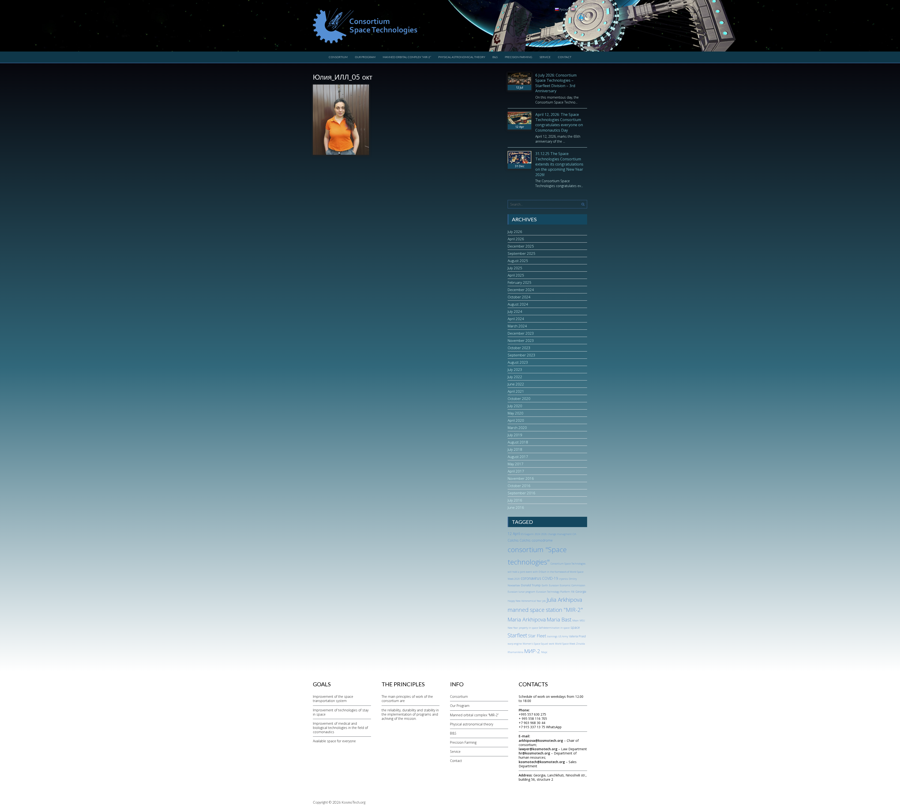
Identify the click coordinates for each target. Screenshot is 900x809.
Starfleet (517, 635)
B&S (495, 57)
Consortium (338, 57)
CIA (574, 534)
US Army (563, 636)
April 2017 (516, 471)
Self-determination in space (554, 627)
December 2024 (521, 289)
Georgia (580, 591)
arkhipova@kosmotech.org (541, 740)
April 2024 (516, 318)
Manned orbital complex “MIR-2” (407, 57)
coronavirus (531, 578)
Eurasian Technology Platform (553, 591)
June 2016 (516, 507)
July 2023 (515, 369)
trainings (552, 636)
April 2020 (516, 420)
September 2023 (521, 355)
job (544, 600)
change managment (560, 534)
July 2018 (515, 449)
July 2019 (515, 434)
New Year (513, 627)
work (551, 643)
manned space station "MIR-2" (545, 609)
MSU (582, 620)
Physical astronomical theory (461, 57)
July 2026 (515, 231)
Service (545, 57)
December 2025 (521, 246)
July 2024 (515, 311)
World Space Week (565, 643)
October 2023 (519, 347)
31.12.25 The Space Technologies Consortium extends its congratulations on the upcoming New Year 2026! (559, 164)
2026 (544, 534)
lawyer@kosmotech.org (538, 749)
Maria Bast (559, 619)
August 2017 (518, 456)
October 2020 (519, 398)
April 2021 (516, 391)
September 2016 (521, 493)
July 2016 (515, 500)
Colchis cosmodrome (536, 540)
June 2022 (516, 384)
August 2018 (518, 442)
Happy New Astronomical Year (524, 600)
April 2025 (516, 275)
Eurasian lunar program (521, 591)
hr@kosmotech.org (534, 753)
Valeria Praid (577, 636)
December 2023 (521, 333)
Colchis (513, 540)
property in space (528, 627)
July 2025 (515, 268)
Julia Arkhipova (564, 599)
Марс (544, 652)
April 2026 (516, 238)
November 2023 (521, 340)
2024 (537, 534)
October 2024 (519, 297)
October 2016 (519, 485)
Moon (575, 620)
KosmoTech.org (353, 802)
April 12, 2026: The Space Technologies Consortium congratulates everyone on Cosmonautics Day (559, 122)
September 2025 (521, 253)
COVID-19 (550, 578)
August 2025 (518, 260)
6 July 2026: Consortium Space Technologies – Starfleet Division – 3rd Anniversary (556, 83)
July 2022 (515, 376)
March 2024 (517, 326)
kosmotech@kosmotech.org (542, 762)
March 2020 (517, 427)
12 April (514, 533)
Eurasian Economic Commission (567, 585)
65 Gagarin (527, 534)
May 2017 (515, 464)
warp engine (515, 643)
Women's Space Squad (535, 643)
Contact (564, 57)
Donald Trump (531, 585)
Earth (545, 585)
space (575, 627)
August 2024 (518, 304)
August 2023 (518, 362)
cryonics (563, 578)
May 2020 (515, 413)
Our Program (365, 57)
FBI (572, 591)
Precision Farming (518, 57)
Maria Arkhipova (527, 619)
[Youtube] (581, 17)
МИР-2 (532, 651)
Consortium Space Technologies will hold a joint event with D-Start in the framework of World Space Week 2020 (546, 571)
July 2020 (515, 405)
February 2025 (519, 282)
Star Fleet (537, 636)
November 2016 (521, 478)
